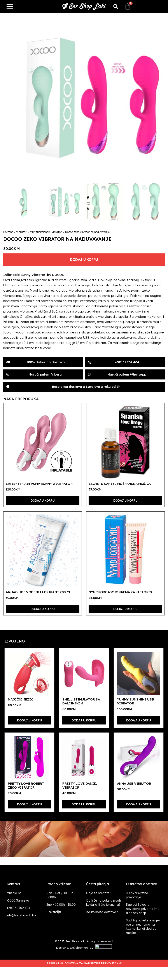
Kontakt (13, 884)
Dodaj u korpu (84, 259)
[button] (115, 6)
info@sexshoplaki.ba (21, 915)
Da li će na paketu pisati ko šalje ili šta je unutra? (103, 903)
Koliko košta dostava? (102, 912)
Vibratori (21, 232)
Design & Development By (75, 947)
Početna (8, 232)
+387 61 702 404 (18, 908)
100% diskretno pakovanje (137, 895)
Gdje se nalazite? (98, 893)
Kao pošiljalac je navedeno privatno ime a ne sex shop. (142, 909)
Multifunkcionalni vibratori (46, 232)
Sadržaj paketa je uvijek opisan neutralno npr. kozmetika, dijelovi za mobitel (143, 926)
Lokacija (53, 912)
